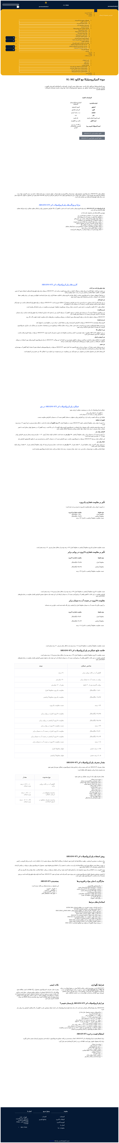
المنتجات (90, 15)
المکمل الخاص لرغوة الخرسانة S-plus (80, 39)
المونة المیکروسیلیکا (82, 30)
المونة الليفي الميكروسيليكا (81, 31)
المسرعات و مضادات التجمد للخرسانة (80, 43)
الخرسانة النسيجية (85, 26)
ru (13, 46)
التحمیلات (90, 52)
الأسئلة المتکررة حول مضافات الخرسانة (78, 68)
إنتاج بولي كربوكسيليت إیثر (83, 25)
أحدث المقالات (85, 60)
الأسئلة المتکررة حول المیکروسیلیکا (79, 71)
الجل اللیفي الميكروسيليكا (81, 35)
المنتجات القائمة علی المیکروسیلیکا (81, 28)
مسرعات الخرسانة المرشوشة (80, 47)
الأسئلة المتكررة (85, 65)
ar (13, 43)
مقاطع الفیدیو (89, 73)
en (13, 40)
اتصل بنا (90, 74)
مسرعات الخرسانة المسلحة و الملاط (79, 44)
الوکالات (90, 54)
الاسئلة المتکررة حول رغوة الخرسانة (79, 70)
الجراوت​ (87, 51)
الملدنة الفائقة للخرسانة (82, 23)
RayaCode (51, 1140)
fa (13, 37)
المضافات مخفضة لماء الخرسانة (82, 20)
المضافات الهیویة (85, 41)
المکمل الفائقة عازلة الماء (81, 36)
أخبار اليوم (86, 61)
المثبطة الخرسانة (85, 49)
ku (13, 49)
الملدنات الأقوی (83, 22)
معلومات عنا (89, 14)
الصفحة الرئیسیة (88, 12)
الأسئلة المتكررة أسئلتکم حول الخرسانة (78, 66)
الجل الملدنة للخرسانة (82, 33)
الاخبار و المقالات (88, 55)
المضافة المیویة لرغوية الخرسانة (82, 38)
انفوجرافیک (86, 63)
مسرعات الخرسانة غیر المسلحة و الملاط (78, 46)
